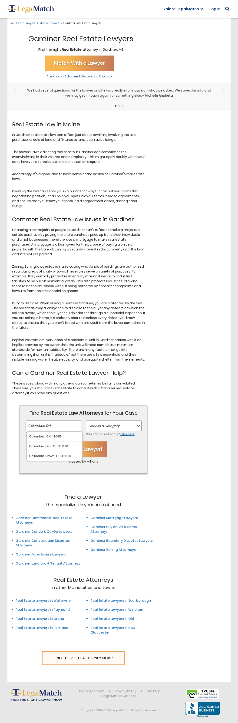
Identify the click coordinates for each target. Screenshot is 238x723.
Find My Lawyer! (83, 449)
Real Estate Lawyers (22, 23)
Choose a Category (103, 426)
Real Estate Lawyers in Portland (42, 627)
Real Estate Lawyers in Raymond (43, 609)
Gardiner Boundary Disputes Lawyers (121, 540)
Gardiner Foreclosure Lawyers (41, 554)
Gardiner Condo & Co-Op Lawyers (44, 531)
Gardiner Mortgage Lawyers (114, 518)
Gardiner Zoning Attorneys (113, 549)
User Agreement (91, 691)
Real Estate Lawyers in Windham (117, 609)
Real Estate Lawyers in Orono (40, 618)
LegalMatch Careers (119, 695)
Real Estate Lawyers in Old (112, 618)
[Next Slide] (223, 90)
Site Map (153, 691)
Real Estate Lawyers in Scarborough (120, 600)
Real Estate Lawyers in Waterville (43, 600)
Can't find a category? (110, 434)
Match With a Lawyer (79, 63)
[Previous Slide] (14, 90)
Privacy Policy (125, 691)
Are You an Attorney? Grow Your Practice (79, 76)
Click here (127, 434)
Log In (215, 9)
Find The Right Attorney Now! (83, 658)
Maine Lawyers (49, 23)
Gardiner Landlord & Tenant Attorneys (48, 563)
